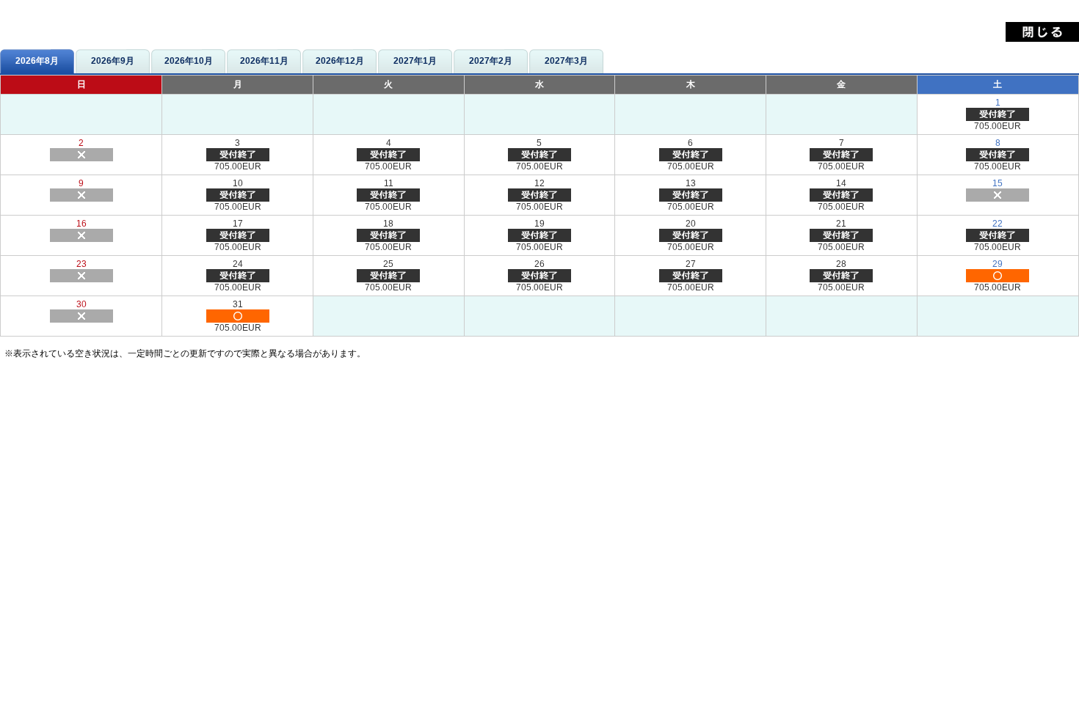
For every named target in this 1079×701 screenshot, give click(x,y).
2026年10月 (188, 61)
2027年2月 (490, 61)
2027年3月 (566, 61)
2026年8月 (37, 61)
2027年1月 (415, 61)
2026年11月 (264, 61)
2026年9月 (112, 61)
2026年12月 (340, 61)
